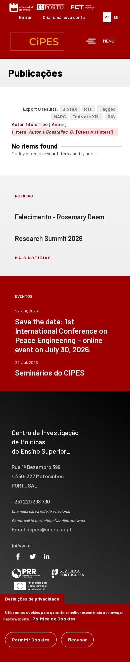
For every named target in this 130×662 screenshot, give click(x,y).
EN (116, 17)
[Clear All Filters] (94, 132)
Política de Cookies (54, 618)
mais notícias (33, 257)
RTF (88, 109)
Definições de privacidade (32, 599)
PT (107, 17)
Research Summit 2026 (49, 238)
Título (31, 124)
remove (38, 153)
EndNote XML (86, 116)
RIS (111, 116)
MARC (60, 116)
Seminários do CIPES (50, 372)
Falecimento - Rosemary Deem (59, 217)
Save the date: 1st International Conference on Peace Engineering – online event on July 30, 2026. (61, 335)
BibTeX (69, 109)
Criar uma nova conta (64, 17)
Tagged (107, 109)
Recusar (77, 639)
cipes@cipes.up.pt (50, 529)
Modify (18, 153)
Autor (18, 124)
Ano (56, 124)
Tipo (43, 124)
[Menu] (91, 42)
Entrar (25, 17)
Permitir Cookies (31, 639)
